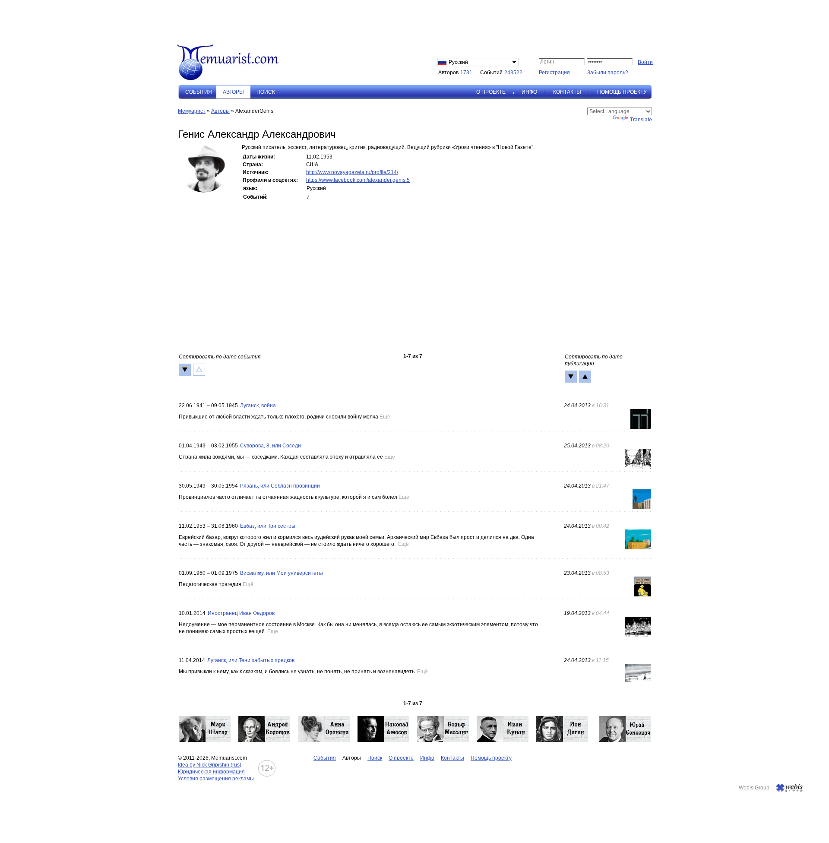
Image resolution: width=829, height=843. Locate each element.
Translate (641, 120)
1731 (466, 73)
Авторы (220, 111)
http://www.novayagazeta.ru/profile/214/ (352, 172)
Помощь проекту (622, 92)
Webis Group (754, 788)
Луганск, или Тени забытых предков (250, 660)
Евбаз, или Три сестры (267, 526)
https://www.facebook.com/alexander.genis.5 (358, 180)
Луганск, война (258, 405)
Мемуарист (192, 111)
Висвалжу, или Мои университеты (281, 573)
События (198, 92)
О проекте (491, 92)
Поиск (265, 92)
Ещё (385, 417)
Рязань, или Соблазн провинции (280, 486)
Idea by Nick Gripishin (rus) (209, 765)
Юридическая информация (211, 772)
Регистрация (554, 73)
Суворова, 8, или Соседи (270, 446)
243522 (513, 73)
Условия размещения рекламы (216, 779)
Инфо (529, 92)
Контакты (567, 92)
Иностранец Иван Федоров (241, 613)
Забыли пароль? (607, 73)
